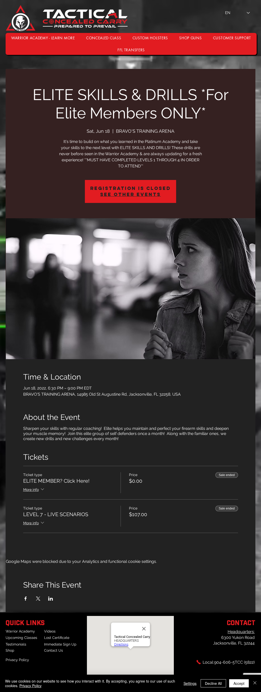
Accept (238, 683)
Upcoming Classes (21, 638)
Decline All (213, 683)
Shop (10, 650)
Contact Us (53, 650)
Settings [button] (190, 683)
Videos (50, 631)
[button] (232, 38)
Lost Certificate (56, 638)
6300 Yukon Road (238, 637)
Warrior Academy (20, 631)
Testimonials (16, 644)
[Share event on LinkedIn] (50, 599)
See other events (130, 194)
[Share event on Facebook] (25, 599)
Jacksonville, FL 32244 (234, 643)
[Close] (255, 683)
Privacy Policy (17, 660)
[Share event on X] (38, 599)
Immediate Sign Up (60, 644)
